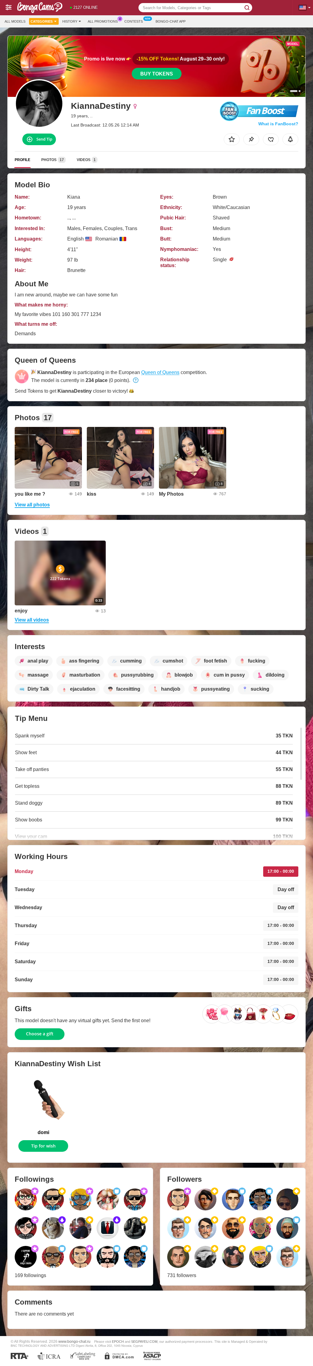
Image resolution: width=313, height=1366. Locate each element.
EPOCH (118, 1341)
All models (15, 21)
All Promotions (103, 21)
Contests (133, 21)
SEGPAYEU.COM (144, 1341)
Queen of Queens (160, 372)
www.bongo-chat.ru (74, 1341)
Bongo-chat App (171, 21)
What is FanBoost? (278, 123)
